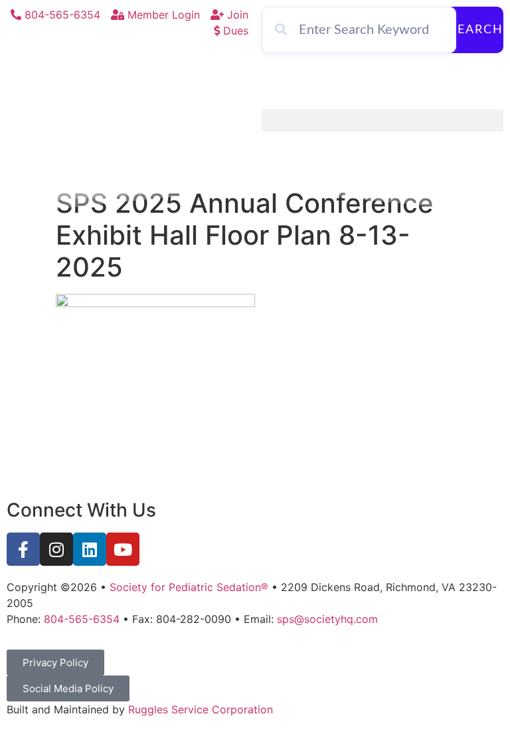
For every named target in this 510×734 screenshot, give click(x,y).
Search (476, 30)
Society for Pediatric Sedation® (189, 587)
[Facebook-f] (23, 549)
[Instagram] (56, 549)
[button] (382, 121)
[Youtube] (122, 549)
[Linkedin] (89, 549)
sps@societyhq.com (327, 619)
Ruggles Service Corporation (200, 709)
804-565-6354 (82, 619)
